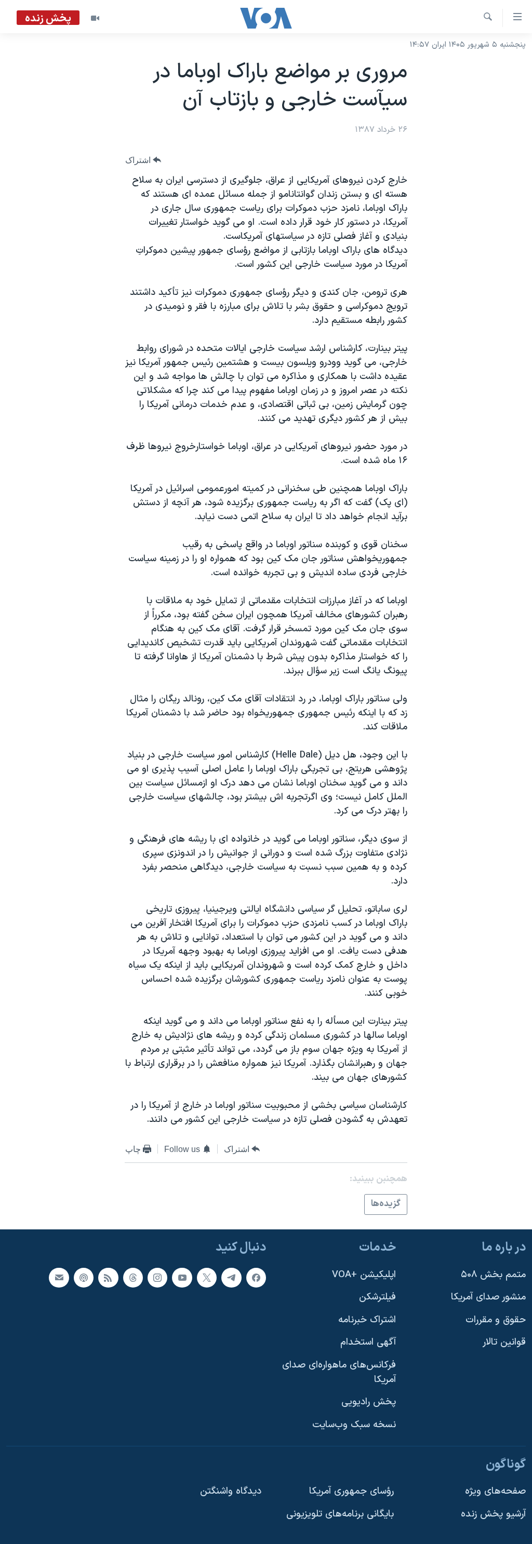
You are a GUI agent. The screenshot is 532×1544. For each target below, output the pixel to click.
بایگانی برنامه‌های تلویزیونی (340, 1514)
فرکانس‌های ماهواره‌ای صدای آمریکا (339, 1372)
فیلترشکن (377, 1297)
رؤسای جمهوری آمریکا (351, 1491)
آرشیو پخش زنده (493, 1514)
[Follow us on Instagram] (157, 1277)
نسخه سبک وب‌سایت (354, 1425)
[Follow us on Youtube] (182, 1277)
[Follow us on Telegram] (231, 1277)
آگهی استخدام (368, 1342)
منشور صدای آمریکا (488, 1297)
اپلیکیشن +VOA (364, 1274)
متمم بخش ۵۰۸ (493, 1274)
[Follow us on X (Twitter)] (207, 1277)
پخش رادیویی (368, 1402)
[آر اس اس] (108, 1277)
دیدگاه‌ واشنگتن (230, 1491)
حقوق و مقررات (496, 1319)
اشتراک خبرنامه (367, 1319)
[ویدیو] (95, 18)
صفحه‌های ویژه (495, 1491)
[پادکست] (84, 1277)
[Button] (143, 160)
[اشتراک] (59, 1277)
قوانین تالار (504, 1342)
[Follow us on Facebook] (256, 1277)
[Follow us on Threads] (133, 1277)
